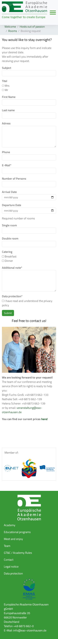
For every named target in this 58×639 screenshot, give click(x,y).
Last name (8, 110)
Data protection (12, 296)
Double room (10, 238)
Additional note (12, 267)
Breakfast (10, 256)
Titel (4, 81)
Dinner (8, 261)
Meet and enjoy (13, 539)
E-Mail (6, 165)
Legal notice (11, 566)
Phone (6, 152)
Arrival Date (9, 192)
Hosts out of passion (32, 26)
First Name (8, 97)
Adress (6, 123)
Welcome (10, 26)
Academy (9, 525)
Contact (8, 559)
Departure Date (11, 205)
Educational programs (17, 532)
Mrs (6, 85)
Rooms (12, 31)
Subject (6, 68)
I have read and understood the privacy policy (27, 303)
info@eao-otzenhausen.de (29, 630)
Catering (7, 251)
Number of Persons (14, 178)
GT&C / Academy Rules (18, 553)
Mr (6, 90)
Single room (9, 225)
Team (7, 546)
